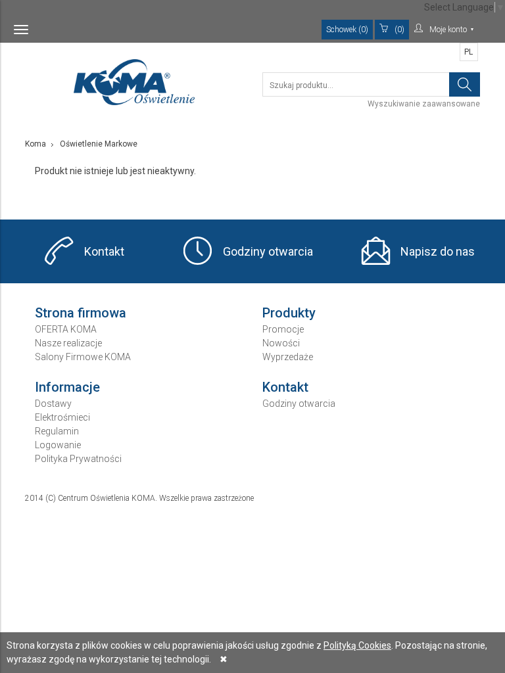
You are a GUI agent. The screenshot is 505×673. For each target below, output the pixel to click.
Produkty (289, 313)
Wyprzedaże (287, 357)
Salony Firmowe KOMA (83, 357)
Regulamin (57, 431)
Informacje (67, 387)
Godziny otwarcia (268, 251)
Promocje (283, 329)
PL (468, 52)
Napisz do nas (437, 251)
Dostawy (53, 403)
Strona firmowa (80, 313)
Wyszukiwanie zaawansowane (424, 103)
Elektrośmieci (62, 417)
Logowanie (58, 445)
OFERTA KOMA (66, 329)
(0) (399, 29)
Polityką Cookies (357, 645)
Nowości (281, 343)
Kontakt (104, 251)
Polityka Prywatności (78, 458)
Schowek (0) (347, 29)
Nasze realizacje (68, 343)
